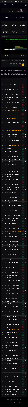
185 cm (5, 29)
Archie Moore (15, 113)
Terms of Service (14, 402)
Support (12, 404)
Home (2, 4)
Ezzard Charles (15, 136)
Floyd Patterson (15, 110)
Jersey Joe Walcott (16, 231)
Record (6, 17)
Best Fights (14, 17)
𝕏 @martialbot (18, 404)
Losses (22, 17)
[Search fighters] (11, 1)
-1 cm (22, 29)
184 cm (14, 29)
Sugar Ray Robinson (16, 130)
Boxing (5, 1)
